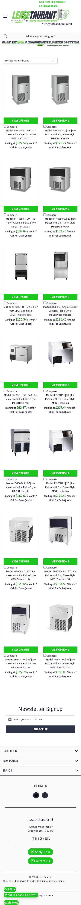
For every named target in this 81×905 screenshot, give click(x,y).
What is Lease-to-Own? (21, 895)
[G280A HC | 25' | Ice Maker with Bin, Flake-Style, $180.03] (60, 619)
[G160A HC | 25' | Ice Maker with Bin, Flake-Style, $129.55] (21, 531)
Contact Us (42, 861)
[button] (40, 43)
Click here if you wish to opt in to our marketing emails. (33, 881)
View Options (20, 120)
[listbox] (34, 61)
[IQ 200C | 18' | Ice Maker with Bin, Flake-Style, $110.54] (21, 266)
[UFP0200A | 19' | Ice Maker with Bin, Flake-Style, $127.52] (21, 90)
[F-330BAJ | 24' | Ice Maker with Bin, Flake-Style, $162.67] (21, 442)
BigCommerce (46, 895)
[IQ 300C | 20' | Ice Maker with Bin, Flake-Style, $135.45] (60, 266)
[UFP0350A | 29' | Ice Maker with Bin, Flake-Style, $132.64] (21, 178)
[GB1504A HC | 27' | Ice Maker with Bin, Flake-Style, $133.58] (60, 531)
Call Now (10, 889)
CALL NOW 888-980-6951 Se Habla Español (52, 4)
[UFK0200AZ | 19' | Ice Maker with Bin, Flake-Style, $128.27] (60, 90)
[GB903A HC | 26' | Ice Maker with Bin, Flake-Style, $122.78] (21, 619)
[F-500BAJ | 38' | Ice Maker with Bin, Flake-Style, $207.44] (60, 354)
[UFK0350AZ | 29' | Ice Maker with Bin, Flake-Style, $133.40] (60, 178)
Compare (12, 126)
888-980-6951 (42, 838)
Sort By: (9, 60)
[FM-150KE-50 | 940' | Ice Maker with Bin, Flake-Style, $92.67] (21, 354)
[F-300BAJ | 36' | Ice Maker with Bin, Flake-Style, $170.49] (60, 442)
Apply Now (42, 852)
